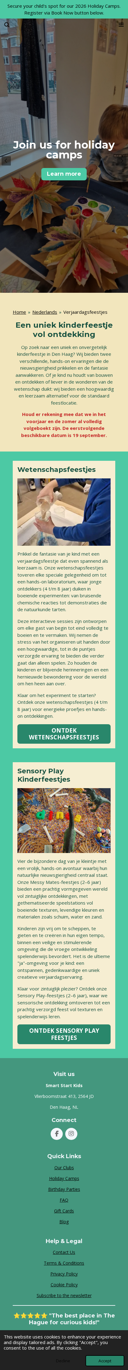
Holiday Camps (64, 1178)
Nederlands (44, 312)
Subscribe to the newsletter (64, 1295)
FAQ (64, 1200)
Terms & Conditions (64, 1263)
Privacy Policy (64, 1274)
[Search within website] (7, 25)
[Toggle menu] (121, 25)
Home (19, 312)
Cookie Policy (64, 1285)
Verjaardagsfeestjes (85, 312)
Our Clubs (64, 1167)
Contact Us (64, 1252)
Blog (64, 1222)
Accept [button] (104, 1361)
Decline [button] (63, 1361)
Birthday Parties (64, 1189)
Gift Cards (64, 1211)
